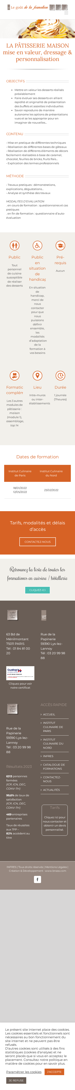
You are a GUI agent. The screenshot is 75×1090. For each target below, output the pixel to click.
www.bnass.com (55, 870)
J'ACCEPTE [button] (54, 1071)
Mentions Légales (56, 867)
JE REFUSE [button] (16, 1080)
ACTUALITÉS (51, 789)
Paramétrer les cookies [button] (23, 1072)
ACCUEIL (49, 714)
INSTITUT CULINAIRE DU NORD (53, 743)
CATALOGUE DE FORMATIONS (54, 767)
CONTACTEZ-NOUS (52, 779)
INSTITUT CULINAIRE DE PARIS (53, 727)
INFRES (48, 756)
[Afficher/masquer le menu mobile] (66, 13)
